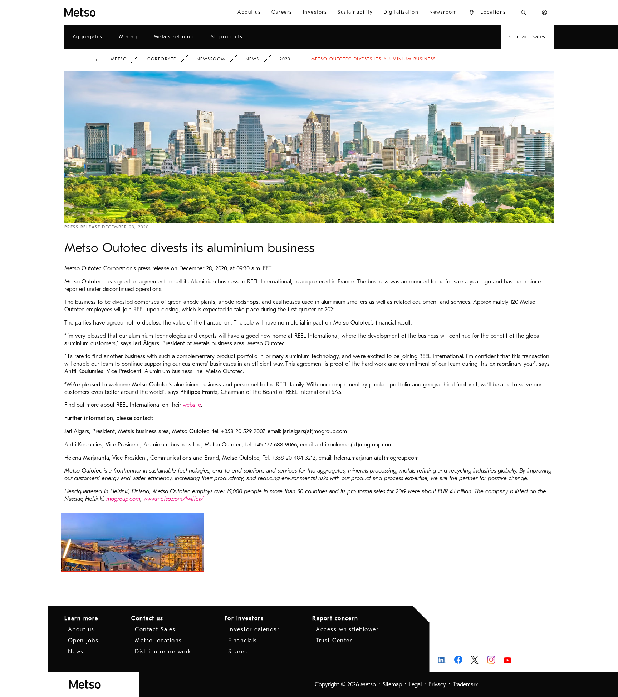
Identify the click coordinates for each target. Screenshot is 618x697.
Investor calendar (254, 629)
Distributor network (163, 651)
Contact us (147, 618)
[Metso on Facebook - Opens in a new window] (458, 660)
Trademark (465, 684)
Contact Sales (155, 629)
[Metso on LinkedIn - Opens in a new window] (442, 659)
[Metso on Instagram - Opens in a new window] (491, 660)
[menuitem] (249, 12)
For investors (244, 618)
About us (81, 629)
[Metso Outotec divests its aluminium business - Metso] (105, 12)
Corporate (161, 58)
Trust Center (334, 640)
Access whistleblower (347, 629)
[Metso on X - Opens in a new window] (475, 660)
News (252, 58)
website (192, 405)
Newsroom (211, 58)
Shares (237, 651)
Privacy (437, 684)
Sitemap (392, 684)
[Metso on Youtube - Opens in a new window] (508, 659)
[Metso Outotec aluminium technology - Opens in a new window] (132, 542)
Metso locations (158, 640)
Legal (415, 684)
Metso (119, 58)
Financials (242, 640)
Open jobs (83, 640)
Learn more (81, 618)
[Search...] (523, 12)
